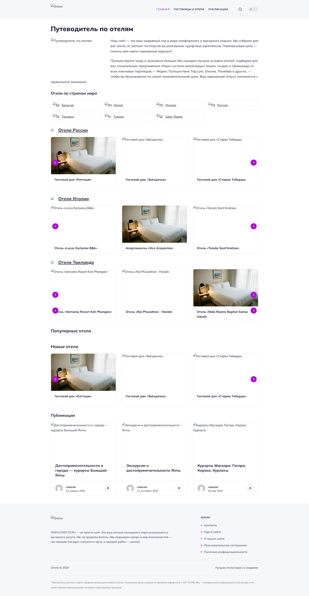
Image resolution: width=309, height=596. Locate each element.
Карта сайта (212, 532)
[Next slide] (254, 163)
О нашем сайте (214, 538)
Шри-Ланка (174, 116)
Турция (119, 116)
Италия (170, 105)
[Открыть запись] (83, 163)
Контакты (210, 525)
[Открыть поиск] (240, 9)
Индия (118, 105)
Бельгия (68, 105)
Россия (222, 105)
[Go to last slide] (55, 163)
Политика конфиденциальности (225, 552)
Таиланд (68, 116)
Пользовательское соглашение (225, 545)
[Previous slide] (55, 310)
